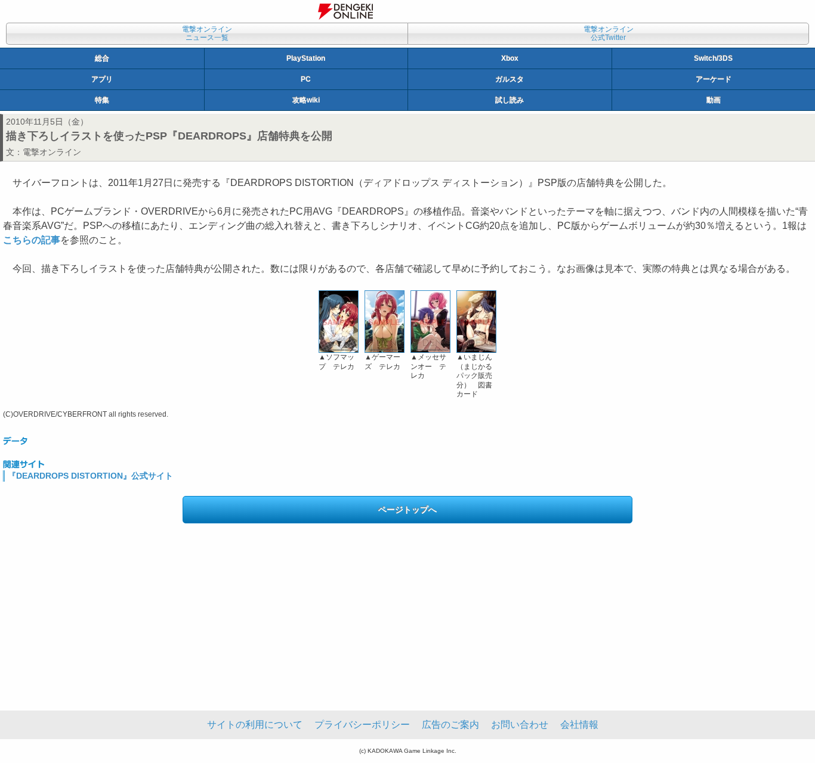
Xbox (509, 58)
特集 (102, 100)
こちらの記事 (31, 240)
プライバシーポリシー (362, 724)
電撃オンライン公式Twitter (609, 33)
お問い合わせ (519, 724)
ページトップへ (407, 509)
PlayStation (305, 58)
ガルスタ (509, 79)
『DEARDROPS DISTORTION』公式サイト (90, 475)
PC (306, 79)
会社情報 (579, 724)
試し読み (509, 100)
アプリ (102, 79)
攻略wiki (306, 100)
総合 (102, 58)
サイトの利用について (254, 724)
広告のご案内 (450, 724)
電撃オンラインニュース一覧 (207, 33)
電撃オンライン (52, 152)
